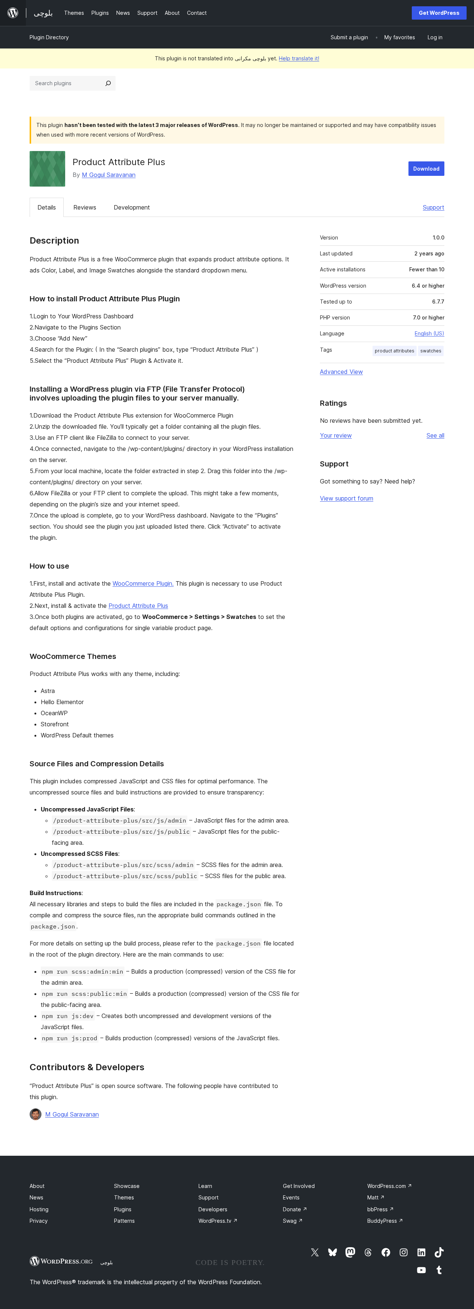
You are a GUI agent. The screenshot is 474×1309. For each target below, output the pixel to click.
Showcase (127, 1186)
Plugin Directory (49, 37)
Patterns (124, 1221)
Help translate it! (299, 58)
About (37, 1186)
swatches (430, 351)
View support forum (346, 498)
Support (433, 207)
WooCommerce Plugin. (143, 583)
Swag (293, 1221)
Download (426, 168)
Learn (205, 1186)
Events (291, 1197)
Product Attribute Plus (138, 605)
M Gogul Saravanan (109, 174)
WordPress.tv (218, 1221)
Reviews (84, 207)
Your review (336, 435)
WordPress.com (389, 1186)
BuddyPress (385, 1221)
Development (132, 207)
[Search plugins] (108, 83)
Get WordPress (439, 13)
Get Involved (299, 1186)
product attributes (394, 351)
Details (46, 207)
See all (435, 435)
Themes (124, 1197)
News (36, 1197)
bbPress (380, 1209)
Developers (212, 1209)
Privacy (39, 1221)
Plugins (122, 1209)
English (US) (429, 333)
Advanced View (341, 371)
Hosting (39, 1209)
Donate (295, 1209)
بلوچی (106, 1262)
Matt (376, 1197)
